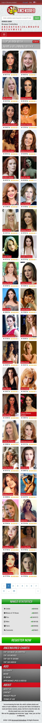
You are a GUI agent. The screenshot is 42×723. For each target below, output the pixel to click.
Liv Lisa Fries (25, 547)
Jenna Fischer (7, 283)
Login (3, 2)
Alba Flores (7, 389)
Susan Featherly (8, 521)
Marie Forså (25, 362)
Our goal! (25, 2)
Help (30, 2)
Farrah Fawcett (8, 468)
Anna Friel (6, 309)
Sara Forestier (7, 362)
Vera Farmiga (25, 204)
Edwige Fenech (26, 125)
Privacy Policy (9, 696)
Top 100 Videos (9, 662)
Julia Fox (24, 521)
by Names (36, 41)
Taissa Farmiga (26, 283)
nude (26, 713)
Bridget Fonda (8, 494)
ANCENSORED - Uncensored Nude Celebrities (21, 10)
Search (37, 18)
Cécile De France (9, 441)
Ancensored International (19, 720)
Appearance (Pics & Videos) (14, 681)
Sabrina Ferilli (26, 230)
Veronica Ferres (26, 336)
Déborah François (27, 441)
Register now (21, 640)
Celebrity (7, 670)
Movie (5, 674)
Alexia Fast (25, 468)
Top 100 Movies (9, 655)
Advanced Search (7, 21)
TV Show (6, 677)
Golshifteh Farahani (10, 125)
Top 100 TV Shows (10, 659)
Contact (6, 692)
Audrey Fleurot (8, 177)
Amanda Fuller (8, 547)
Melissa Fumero (26, 98)
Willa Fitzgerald (26, 573)
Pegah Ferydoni (8, 151)
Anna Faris (6, 230)
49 (14, 591)
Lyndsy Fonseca (26, 257)
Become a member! (12, 2)
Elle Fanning (7, 98)
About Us (7, 689)
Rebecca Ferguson (27, 151)
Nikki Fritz (6, 415)
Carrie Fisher (25, 309)
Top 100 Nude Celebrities (14, 652)
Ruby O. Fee (25, 177)
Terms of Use (9, 699)
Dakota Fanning (26, 72)
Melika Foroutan (8, 336)
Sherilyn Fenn (8, 573)
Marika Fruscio (26, 494)
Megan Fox (7, 72)
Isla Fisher (6, 204)
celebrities (12, 713)
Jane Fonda (25, 389)
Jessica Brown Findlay (26, 414)
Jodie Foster (7, 257)
